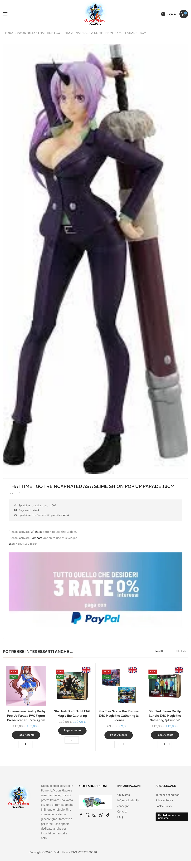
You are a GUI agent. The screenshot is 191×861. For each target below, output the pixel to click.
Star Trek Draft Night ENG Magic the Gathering (72, 714)
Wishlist (36, 532)
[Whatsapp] (101, 815)
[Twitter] (88, 815)
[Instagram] (94, 815)
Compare (36, 538)
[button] (5, 14)
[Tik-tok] (108, 815)
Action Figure (26, 33)
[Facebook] (81, 815)
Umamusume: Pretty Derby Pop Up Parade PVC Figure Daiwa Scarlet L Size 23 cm (26, 716)
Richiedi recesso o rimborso (169, 817)
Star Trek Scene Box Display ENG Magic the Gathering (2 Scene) (118, 716)
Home (9, 33)
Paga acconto (26, 735)
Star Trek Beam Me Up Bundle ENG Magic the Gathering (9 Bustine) (165, 716)
